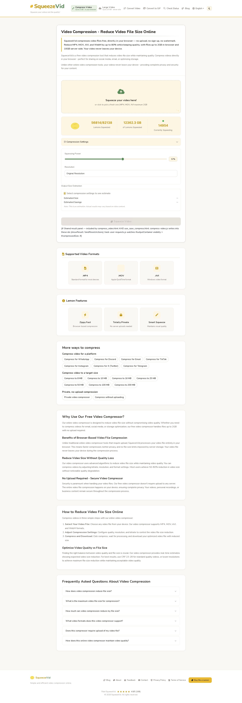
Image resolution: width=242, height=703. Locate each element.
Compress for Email (131, 359)
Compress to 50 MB (74, 384)
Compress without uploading (109, 397)
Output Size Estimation (71, 186)
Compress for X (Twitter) (106, 366)
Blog (108, 680)
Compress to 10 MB (97, 378)
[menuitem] (84, 8)
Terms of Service (178, 680)
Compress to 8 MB (73, 378)
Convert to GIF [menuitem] (154, 8)
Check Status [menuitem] (173, 8)
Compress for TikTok (156, 359)
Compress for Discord (105, 359)
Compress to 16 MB (121, 378)
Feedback (131, 680)
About (118, 680)
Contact (144, 680)
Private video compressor (77, 397)
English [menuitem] (199, 8)
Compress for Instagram (76, 366)
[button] (209, 8)
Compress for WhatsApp (76, 359)
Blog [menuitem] (187, 8)
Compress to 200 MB (125, 384)
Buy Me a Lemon (201, 680)
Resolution (69, 167)
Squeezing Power (73, 153)
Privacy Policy (159, 680)
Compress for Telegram (135, 366)
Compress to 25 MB (146, 378)
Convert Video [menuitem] (133, 8)
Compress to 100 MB (99, 384)
